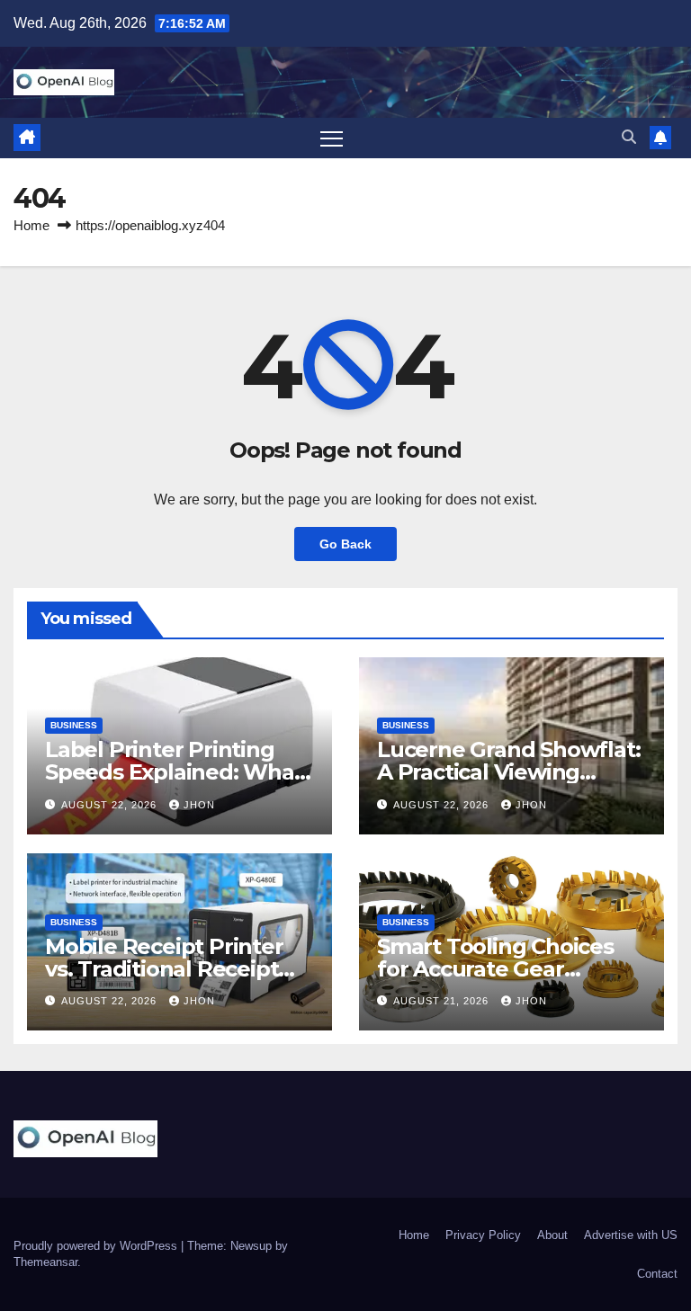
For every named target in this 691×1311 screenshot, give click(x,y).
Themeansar (45, 1262)
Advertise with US (631, 1235)
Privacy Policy (483, 1235)
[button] (629, 137)
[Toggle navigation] (332, 138)
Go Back (345, 544)
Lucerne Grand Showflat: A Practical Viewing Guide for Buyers (508, 771)
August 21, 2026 (442, 1000)
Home (31, 225)
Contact (657, 1273)
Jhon (199, 804)
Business (73, 725)
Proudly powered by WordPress (97, 1246)
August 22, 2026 (110, 804)
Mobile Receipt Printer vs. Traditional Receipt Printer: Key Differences (172, 968)
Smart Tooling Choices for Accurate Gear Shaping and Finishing (495, 968)
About (552, 1235)
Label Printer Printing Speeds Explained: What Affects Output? (174, 771)
